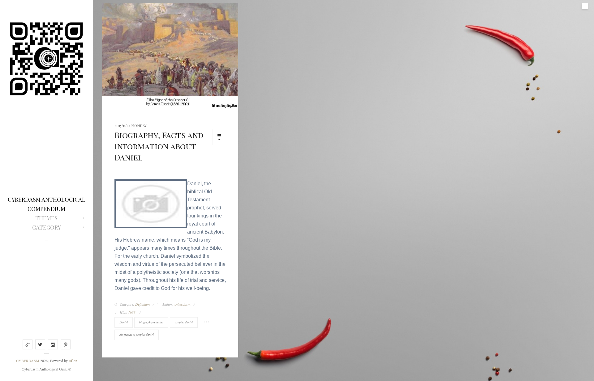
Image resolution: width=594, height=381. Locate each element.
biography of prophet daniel (136, 335)
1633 (132, 312)
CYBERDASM (27, 360)
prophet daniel (184, 322)
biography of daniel (151, 322)
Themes (46, 218)
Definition (142, 304)
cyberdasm (182, 304)
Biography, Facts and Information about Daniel (158, 146)
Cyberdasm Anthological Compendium (46, 204)
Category (46, 227)
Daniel (123, 322)
